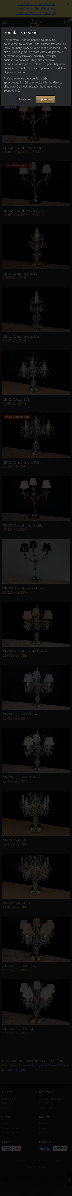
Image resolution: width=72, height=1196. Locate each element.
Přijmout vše (45, 99)
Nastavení (25, 99)
